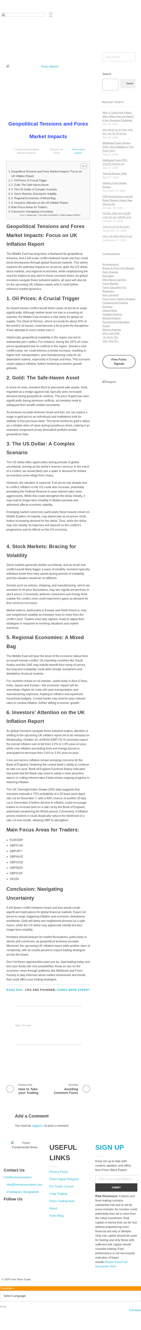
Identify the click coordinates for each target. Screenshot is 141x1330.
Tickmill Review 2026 (114, 173)
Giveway (107, 306)
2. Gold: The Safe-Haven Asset (29, 184)
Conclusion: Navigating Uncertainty (32, 211)
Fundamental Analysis (26, 149)
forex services (110, 295)
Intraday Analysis (112, 314)
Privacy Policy (58, 1171)
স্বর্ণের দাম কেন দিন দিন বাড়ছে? (116, 226)
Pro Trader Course (61, 1186)
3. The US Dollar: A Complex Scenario (34, 189)
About (53, 1208)
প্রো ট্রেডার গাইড (110, 337)
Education (108, 275)
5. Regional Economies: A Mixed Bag (33, 198)
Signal (106, 325)
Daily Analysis (110, 272)
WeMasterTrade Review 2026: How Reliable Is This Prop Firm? (117, 146)
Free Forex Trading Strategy (118, 298)
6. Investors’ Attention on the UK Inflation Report (39, 202)
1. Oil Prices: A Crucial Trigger (29, 180)
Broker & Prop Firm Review (118, 268)
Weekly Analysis (111, 329)
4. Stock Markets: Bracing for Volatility (34, 193)
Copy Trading (58, 1193)
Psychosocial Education (116, 321)
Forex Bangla (110, 283)
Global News (109, 310)
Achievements (110, 264)
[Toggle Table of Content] (82, 166)
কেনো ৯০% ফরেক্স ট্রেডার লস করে (117, 236)
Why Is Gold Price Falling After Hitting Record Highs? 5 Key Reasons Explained (118, 116)
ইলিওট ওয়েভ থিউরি (110, 333)
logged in (38, 1125)
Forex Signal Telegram (64, 1179)
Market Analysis (26, 152)
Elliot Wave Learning (114, 279)
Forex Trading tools (62, 1201)
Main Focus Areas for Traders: (29, 207)
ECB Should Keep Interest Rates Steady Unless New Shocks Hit (117, 200)
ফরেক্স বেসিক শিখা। (110, 341)
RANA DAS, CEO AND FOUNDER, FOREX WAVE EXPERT (54, 215)
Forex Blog (56, 1215)
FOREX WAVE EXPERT (73, 989)
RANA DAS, (14, 989)
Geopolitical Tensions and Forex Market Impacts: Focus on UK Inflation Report (46, 173)
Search (106, 73)
